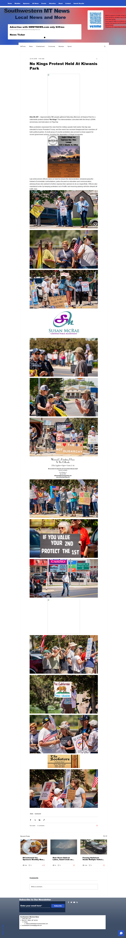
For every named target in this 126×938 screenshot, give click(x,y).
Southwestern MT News (36, 11)
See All (105, 836)
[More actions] (97, 59)
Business (61, 46)
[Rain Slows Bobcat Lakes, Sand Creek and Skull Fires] (63, 846)
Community (51, 46)
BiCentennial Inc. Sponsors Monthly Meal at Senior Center (33, 858)
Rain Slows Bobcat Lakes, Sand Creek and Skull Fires (63, 858)
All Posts (23, 46)
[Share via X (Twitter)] (35, 820)
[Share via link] (44, 820)
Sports (70, 46)
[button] (105, 46)
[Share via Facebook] (30, 820)
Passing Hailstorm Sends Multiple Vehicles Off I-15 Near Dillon (93, 858)
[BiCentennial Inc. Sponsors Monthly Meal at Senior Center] (33, 846)
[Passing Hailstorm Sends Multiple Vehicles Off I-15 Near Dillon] (93, 846)
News (31, 46)
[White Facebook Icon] (68, 902)
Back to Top (3, 930)
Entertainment (40, 46)
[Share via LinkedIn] (39, 820)
